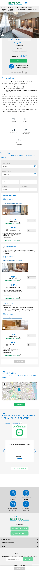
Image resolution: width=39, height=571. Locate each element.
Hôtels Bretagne (22, 7)
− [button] (4, 387)
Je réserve (18, 60)
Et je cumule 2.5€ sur (22, 66)
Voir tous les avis (19, 469)
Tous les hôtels (11, 7)
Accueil (3, 7)
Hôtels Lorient (12, 9)
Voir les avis (15, 39)
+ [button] (4, 384)
